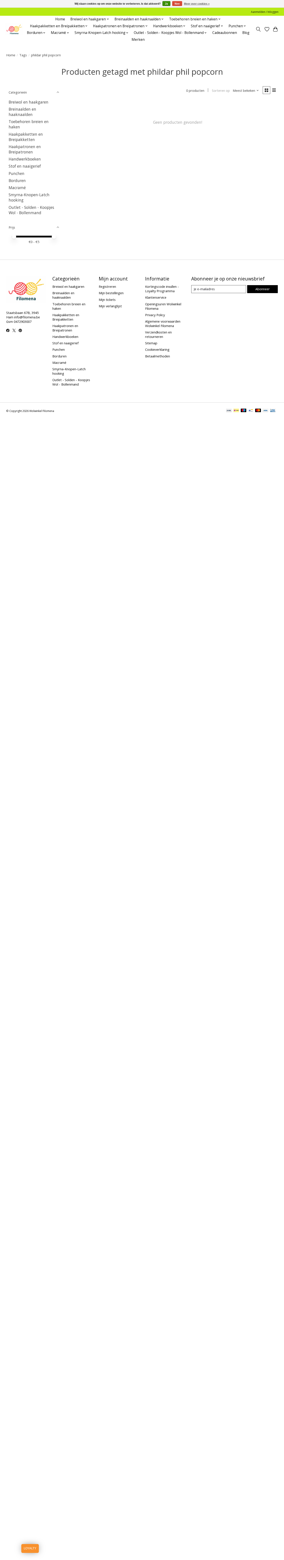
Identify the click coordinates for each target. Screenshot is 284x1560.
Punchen (16, 173)
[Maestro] (244, 411)
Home (60, 19)
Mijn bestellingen (111, 293)
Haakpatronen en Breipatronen (25, 149)
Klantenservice (155, 297)
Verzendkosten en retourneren (158, 334)
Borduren (17, 180)
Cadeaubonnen (224, 32)
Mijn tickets (107, 299)
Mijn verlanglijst (110, 306)
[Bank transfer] (229, 411)
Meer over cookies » (197, 3)
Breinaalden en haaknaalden (22, 111)
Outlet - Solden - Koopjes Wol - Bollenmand (31, 210)
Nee (177, 3)
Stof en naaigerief (25, 166)
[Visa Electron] (273, 411)
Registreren (107, 286)
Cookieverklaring (157, 349)
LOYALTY (30, 1548)
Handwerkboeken (25, 159)
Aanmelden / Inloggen (264, 12)
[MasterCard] (258, 411)
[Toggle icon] (258, 29)
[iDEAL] (236, 411)
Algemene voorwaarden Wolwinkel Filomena (162, 323)
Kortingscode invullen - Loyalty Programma (162, 288)
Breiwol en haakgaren (28, 102)
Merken (138, 39)
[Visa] (265, 411)
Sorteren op (221, 90)
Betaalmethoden (157, 356)
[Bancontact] (251, 411)
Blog (245, 32)
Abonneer (262, 289)
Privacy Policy (155, 315)
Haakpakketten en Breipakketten (26, 136)
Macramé (17, 187)
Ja (166, 3)
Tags (23, 55)
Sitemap (151, 343)
